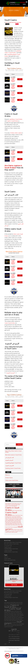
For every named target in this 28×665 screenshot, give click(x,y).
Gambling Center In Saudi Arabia (13, 468)
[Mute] (19, 496)
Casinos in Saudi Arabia (16, 515)
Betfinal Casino (14, 576)
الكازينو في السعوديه (9, 465)
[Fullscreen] (21, 496)
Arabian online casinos (16, 133)
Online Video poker (12, 617)
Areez (7, 22)
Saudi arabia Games (7, 620)
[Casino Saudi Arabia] (16, 4)
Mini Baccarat (14, 616)
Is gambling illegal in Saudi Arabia (13, 463)
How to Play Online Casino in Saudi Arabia (13, 451)
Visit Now (14, 585)
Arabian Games (9, 477)
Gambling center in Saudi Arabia (11, 516)
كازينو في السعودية (10, 372)
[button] (14, 493)
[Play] (7, 496)
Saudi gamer (15, 527)
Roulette (10, 523)
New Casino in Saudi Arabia (13, 521)
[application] (14, 493)
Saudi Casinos (10, 527)
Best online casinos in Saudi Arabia (13, 454)
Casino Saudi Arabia (10, 323)
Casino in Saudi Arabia (12, 121)
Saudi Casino (19, 22)
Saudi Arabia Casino (12, 22)
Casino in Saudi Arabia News (17, 510)
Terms (18, 648)
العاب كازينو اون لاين (9, 457)
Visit (20, 79)
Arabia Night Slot (8, 503)
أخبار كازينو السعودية (19, 530)
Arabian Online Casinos (16, 503)
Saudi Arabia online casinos (15, 524)
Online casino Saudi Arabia (11, 480)
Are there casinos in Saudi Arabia (13, 166)
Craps (21, 515)
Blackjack (15, 505)
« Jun (5, 643)
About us (7, 475)
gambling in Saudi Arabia (16, 119)
